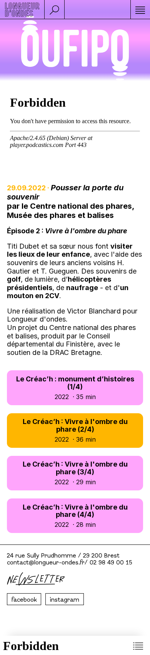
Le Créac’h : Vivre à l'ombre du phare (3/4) (75, 472)
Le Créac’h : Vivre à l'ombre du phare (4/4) (75, 515)
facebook (24, 600)
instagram (64, 600)
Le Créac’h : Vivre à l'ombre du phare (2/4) (75, 430)
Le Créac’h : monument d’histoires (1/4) (75, 387)
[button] (54, 9)
